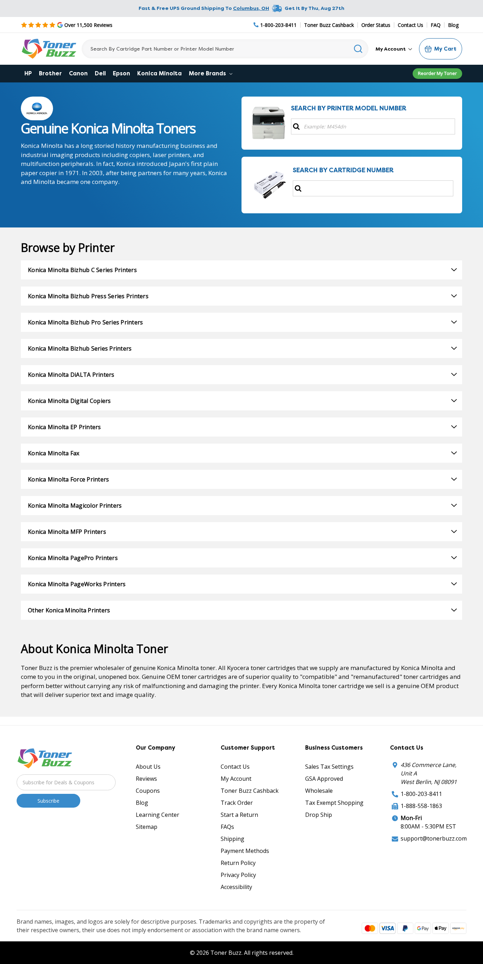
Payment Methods (245, 851)
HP (28, 73)
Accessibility (236, 887)
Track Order (237, 803)
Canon (78, 73)
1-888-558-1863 (421, 806)
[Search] (358, 48)
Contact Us (410, 25)
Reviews (146, 779)
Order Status (375, 25)
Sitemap (146, 827)
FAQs (227, 827)
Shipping (232, 839)
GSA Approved (324, 779)
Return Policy (238, 863)
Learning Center (157, 815)
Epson (121, 73)
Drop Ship (318, 815)
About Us (148, 766)
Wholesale (319, 791)
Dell (100, 73)
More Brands (208, 73)
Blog (453, 25)
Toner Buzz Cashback (329, 25)
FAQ (436, 25)
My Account (391, 49)
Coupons (148, 791)
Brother (50, 73)
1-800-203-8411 (421, 794)
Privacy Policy (238, 875)
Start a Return (239, 815)
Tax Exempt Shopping (334, 803)
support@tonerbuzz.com (434, 838)
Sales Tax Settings (329, 766)
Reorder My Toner (437, 73)
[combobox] (225, 48)
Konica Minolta (159, 73)
